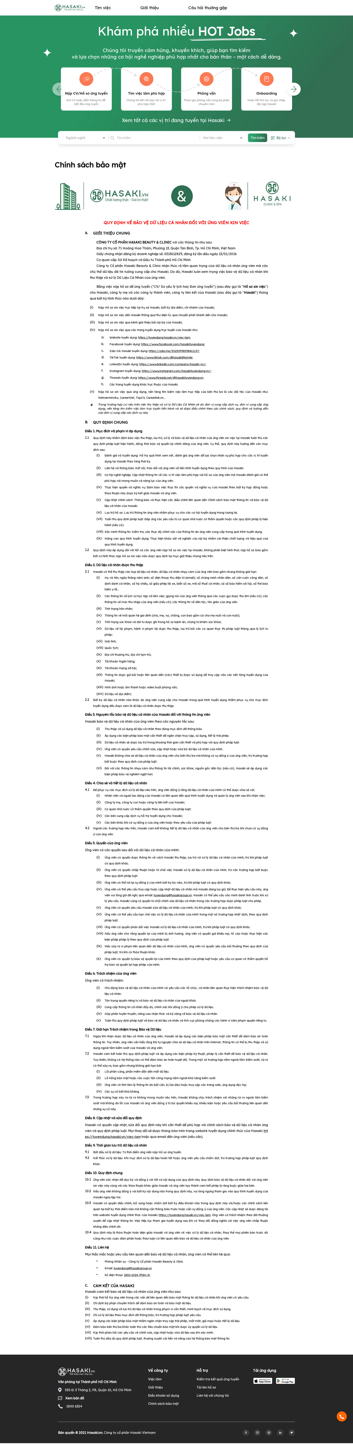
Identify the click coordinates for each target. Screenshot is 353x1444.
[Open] (104, 138)
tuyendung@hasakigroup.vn (173, 895)
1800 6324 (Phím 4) (137, 1275)
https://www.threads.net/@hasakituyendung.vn (170, 378)
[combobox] (82, 138)
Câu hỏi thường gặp (207, 7)
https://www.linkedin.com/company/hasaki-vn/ (172, 364)
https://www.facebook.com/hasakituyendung (172, 344)
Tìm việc (103, 7)
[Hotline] (342, 1416)
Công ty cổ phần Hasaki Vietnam (129, 1433)
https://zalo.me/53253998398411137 (174, 351)
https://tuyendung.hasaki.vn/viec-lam (164, 337)
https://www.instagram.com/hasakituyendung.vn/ (176, 371)
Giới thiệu (149, 7)
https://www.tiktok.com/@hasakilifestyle (164, 357)
